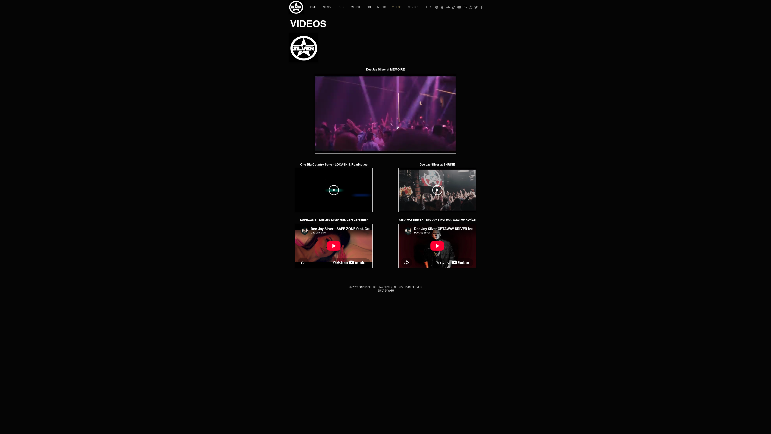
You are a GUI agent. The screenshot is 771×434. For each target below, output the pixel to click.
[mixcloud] (465, 7)
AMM (391, 291)
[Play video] (334, 190)
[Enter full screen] (450, 147)
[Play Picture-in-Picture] (443, 147)
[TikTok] (453, 7)
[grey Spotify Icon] (436, 7)
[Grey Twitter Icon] (476, 7)
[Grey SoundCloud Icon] (448, 7)
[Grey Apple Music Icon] (442, 7)
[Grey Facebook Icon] (481, 7)
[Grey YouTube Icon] (459, 7)
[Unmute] (326, 147)
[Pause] (320, 147)
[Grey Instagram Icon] (470, 7)
